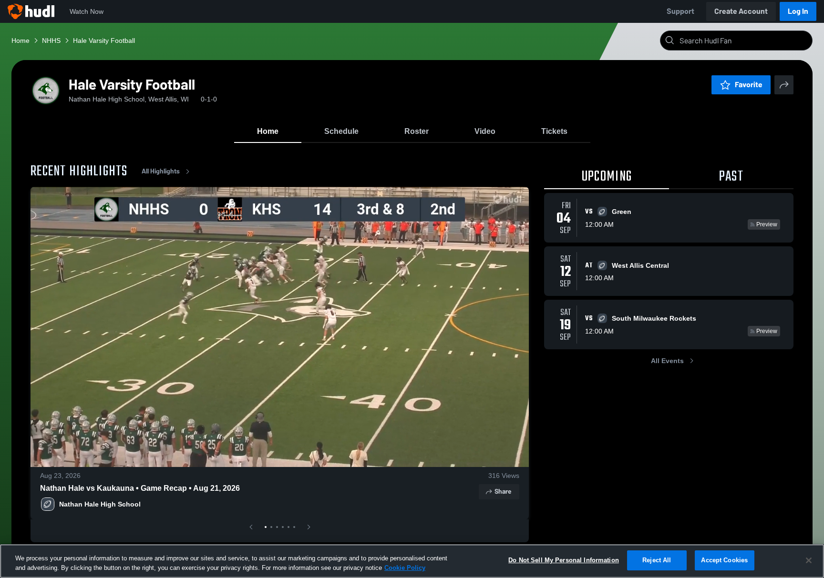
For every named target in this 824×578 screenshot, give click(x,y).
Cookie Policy (404, 567)
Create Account (741, 11)
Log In (798, 11)
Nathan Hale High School (100, 504)
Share (502, 491)
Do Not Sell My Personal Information (563, 560)
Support (680, 11)
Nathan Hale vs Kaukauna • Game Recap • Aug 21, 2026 (140, 488)
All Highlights (161, 171)
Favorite (748, 84)
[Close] (808, 560)
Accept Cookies (724, 560)
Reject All (656, 560)
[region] (412, 561)
